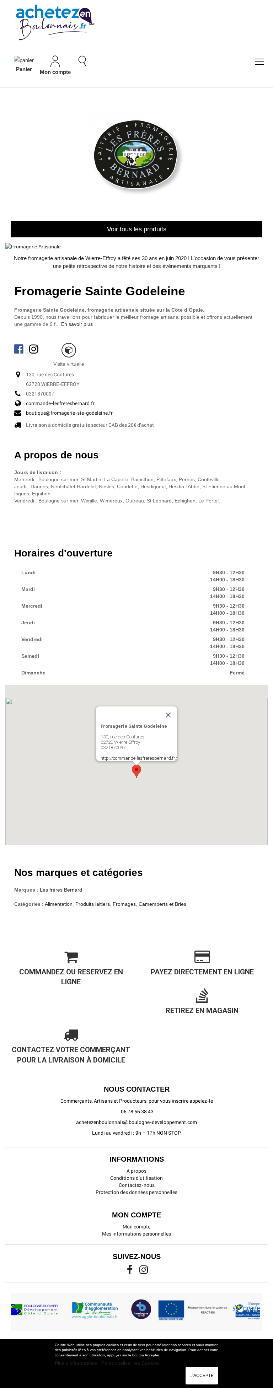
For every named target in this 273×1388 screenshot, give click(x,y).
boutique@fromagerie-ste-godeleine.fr (69, 413)
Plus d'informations (77, 1363)
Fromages (124, 904)
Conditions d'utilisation (136, 1178)
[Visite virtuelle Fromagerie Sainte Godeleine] (68, 350)
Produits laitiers (92, 904)
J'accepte (202, 1375)
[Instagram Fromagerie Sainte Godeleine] (34, 348)
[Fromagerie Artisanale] (33, 246)
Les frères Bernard (61, 890)
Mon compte (136, 1227)
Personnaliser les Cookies (130, 1363)
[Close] (168, 714)
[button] (136, 771)
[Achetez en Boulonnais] (136, 22)
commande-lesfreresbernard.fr (60, 403)
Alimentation (59, 904)
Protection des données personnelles (136, 1192)
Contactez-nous (137, 1185)
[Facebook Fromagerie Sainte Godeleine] (19, 348)
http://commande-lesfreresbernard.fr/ (139, 758)
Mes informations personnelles (136, 1234)
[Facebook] (130, 1271)
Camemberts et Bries (162, 904)
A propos (136, 1171)
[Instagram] (143, 1271)
